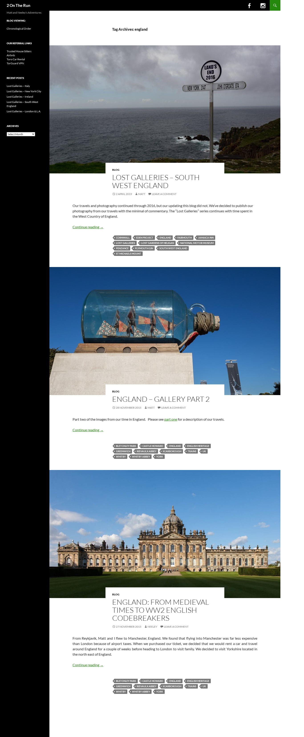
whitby (121, 456)
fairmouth (184, 237)
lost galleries (125, 242)
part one (170, 419)
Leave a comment (164, 194)
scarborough (172, 451)
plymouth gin (144, 248)
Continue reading (88, 227)
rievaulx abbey (146, 451)
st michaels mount (128, 253)
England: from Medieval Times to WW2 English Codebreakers (160, 610)
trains (192, 451)
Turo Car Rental (16, 59)
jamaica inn (206, 237)
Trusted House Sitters (19, 51)
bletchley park (126, 445)
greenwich (123, 451)
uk (204, 451)
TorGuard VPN (15, 63)
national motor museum (197, 242)
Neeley (152, 626)
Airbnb (11, 55)
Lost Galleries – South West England (156, 181)
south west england (173, 248)
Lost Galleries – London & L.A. (24, 111)
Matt (141, 194)
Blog (116, 169)
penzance (122, 248)
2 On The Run (18, 5)
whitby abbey (141, 456)
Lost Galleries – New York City (24, 91)
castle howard (152, 445)
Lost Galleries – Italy (18, 86)
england (165, 237)
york (159, 456)
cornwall (123, 237)
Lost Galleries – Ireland (20, 96)
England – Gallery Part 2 (161, 399)
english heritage (198, 445)
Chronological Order (19, 28)
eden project (144, 237)
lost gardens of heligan (157, 242)
